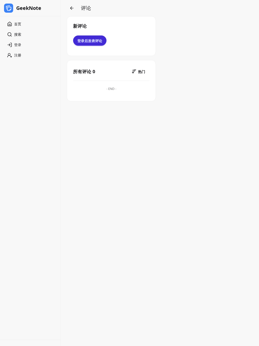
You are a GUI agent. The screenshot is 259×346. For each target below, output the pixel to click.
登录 (17, 44)
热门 (141, 71)
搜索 (17, 34)
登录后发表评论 (89, 40)
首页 (17, 24)
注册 (17, 55)
